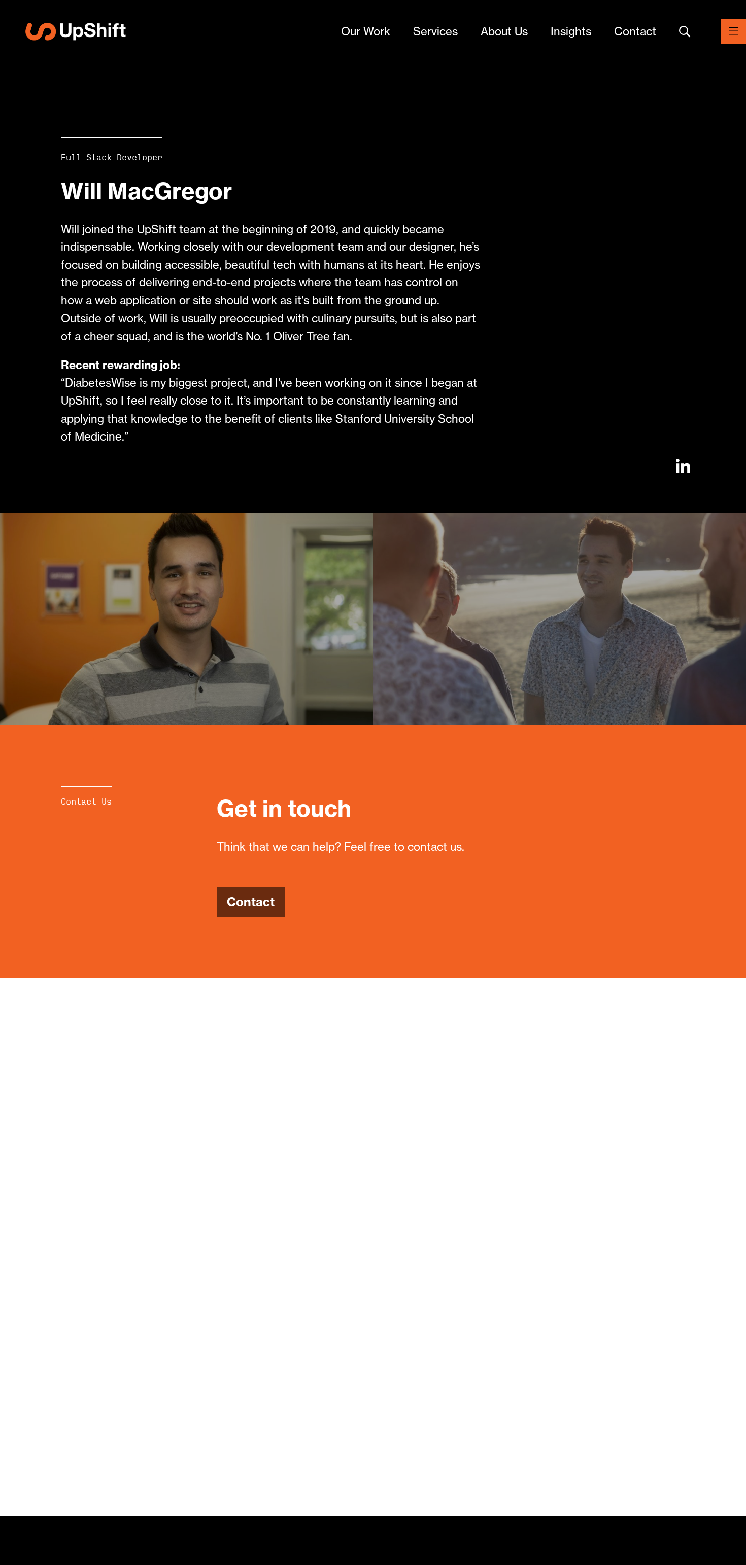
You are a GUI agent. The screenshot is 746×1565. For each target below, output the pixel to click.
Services (435, 31)
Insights (571, 31)
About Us (504, 31)
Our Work (365, 31)
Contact (635, 31)
